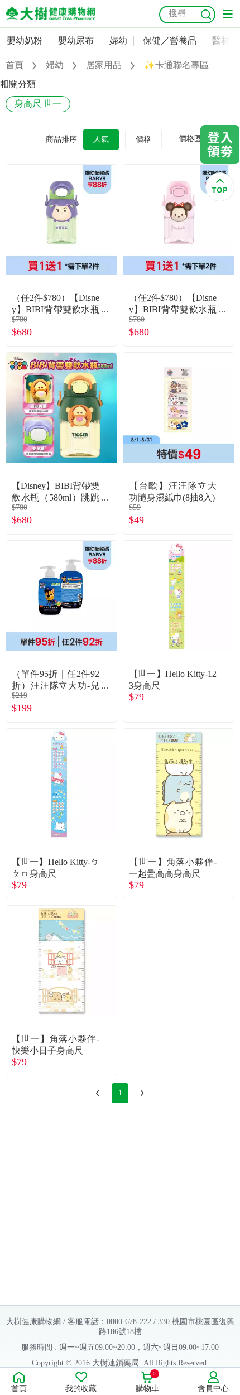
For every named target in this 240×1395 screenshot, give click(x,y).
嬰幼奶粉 (24, 40)
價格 (143, 139)
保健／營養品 (169, 40)
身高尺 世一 (38, 103)
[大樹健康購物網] (50, 14)
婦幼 (118, 40)
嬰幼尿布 (76, 40)
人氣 (101, 139)
